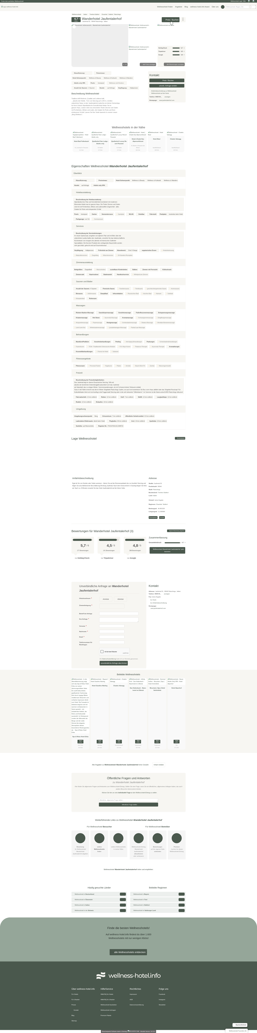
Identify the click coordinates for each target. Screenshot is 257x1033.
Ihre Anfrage (83, 619)
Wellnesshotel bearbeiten (109, 1005)
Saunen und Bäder (84, 281)
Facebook (162, 994)
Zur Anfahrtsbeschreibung (158, 603)
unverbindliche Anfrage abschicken (114, 663)
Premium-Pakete (106, 1015)
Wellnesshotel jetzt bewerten (168, 550)
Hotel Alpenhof (176, 688)
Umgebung (81, 409)
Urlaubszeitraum (85, 598)
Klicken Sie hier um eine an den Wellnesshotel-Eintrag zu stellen (129, 792)
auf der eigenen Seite (157, 849)
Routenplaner (181, 438)
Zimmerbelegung (85, 605)
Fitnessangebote (83, 359)
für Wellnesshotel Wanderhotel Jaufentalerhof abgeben (80, 850)
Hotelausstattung (83, 192)
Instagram (162, 999)
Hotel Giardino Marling (99, 685)
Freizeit (79, 373)
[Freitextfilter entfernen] (250, 7)
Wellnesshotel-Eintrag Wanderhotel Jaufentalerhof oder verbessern (139, 851)
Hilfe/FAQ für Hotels (107, 994)
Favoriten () (237, 1031)
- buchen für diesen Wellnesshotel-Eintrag (177, 849)
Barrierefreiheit (240, 1025)
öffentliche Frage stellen (129, 804)
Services (80, 226)
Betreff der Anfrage (85, 613)
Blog (186, 7)
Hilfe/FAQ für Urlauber (108, 999)
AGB (131, 999)
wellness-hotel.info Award (199, 7)
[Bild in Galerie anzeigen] (143, 34)
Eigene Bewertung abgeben (177, 531)
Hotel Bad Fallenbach (81, 141)
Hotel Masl (156, 139)
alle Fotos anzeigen (148, 64)
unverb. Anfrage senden (168, 86)
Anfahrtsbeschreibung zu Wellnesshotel (163, 91)
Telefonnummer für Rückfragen (85, 643)
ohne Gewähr (144, 765)
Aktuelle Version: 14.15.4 (147, 1031)
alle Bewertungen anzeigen (175, 64)
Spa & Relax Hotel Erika (80, 736)
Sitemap (74, 1021)
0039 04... (158, 97)
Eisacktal (159, 504)
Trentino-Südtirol (163, 492)
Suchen (254, 6)
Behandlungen (82, 334)
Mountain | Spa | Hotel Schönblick (157, 689)
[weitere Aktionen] (183, 19)
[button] (99, 45)
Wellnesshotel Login (236, 1)
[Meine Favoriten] (223, 7)
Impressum (133, 994)
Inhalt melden (159, 765)
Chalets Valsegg (175, 139)
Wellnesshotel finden (165, 7)
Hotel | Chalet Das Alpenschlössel (138, 140)
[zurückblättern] (76, 45)
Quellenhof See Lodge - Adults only (100, 142)
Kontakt (162, 517)
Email (81, 637)
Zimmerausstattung (84, 262)
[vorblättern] (123, 45)
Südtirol (165, 504)
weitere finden (99, 849)
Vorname (82, 626)
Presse (73, 1005)
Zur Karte (153, 600)
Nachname (83, 631)
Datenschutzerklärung (109, 659)
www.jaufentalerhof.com (166, 100)
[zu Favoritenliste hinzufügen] (74, 27)
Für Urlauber (75, 999)
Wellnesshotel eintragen (108, 1010)
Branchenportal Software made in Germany (114, 1031)
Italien (155, 495)
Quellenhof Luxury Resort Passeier (119, 142)
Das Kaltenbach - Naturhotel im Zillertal (138, 689)
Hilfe (244, 1)
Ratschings (156, 489)
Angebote (178, 7)
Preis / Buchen (172, 20)
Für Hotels (74, 994)
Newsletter (162, 1005)
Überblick (78, 173)
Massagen (80, 305)
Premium (181, 129)
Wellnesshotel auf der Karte (160, 93)
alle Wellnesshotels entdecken (130, 952)
